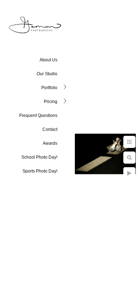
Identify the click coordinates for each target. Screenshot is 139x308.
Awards (50, 143)
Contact (49, 129)
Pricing (50, 101)
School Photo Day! (39, 157)
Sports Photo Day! (39, 171)
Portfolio (49, 87)
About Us (48, 59)
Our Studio (47, 73)
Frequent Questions (38, 115)
